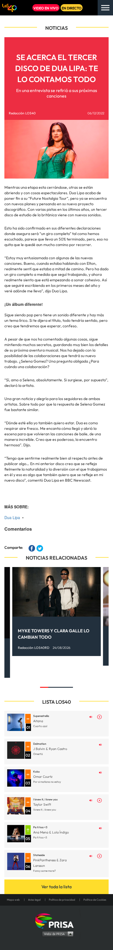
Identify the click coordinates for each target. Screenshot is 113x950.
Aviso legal (34, 900)
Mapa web (13, 900)
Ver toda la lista (56, 886)
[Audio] (90, 716)
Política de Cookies (94, 900)
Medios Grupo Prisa (56, 933)
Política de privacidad (62, 900)
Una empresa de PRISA (56, 920)
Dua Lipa (12, 517)
